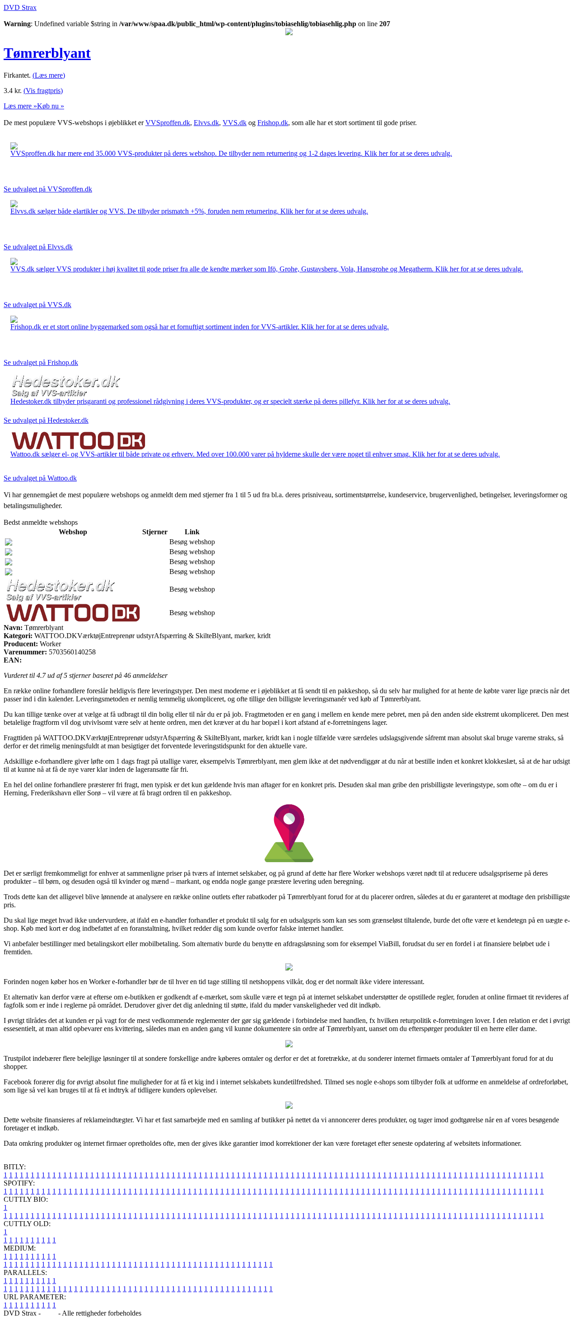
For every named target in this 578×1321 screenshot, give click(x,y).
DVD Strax (20, 7)
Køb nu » (50, 106)
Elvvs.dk (206, 122)
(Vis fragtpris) (43, 90)
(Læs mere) (49, 75)
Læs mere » (20, 106)
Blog (49, 1313)
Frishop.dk (272, 122)
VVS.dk (235, 122)
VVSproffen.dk (167, 122)
